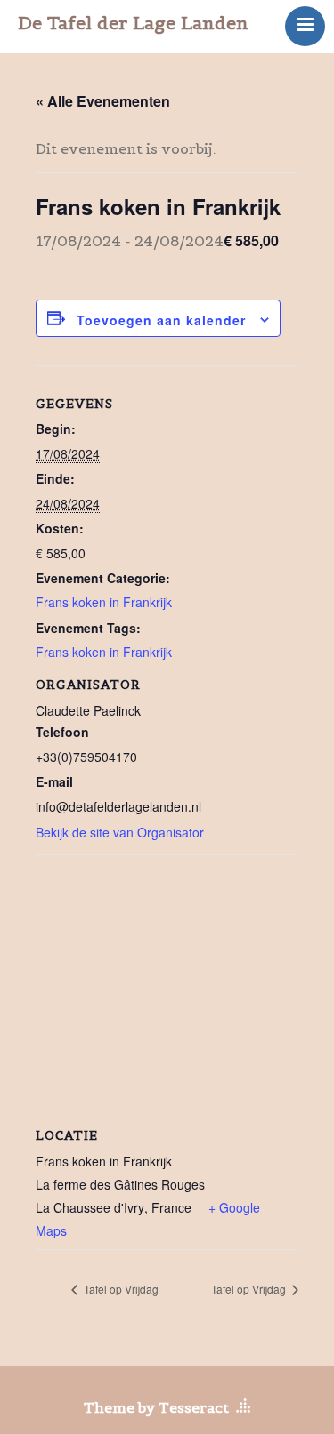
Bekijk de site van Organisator (120, 832)
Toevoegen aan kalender (161, 320)
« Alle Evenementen (103, 101)
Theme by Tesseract (156, 1407)
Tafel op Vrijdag (120, 1288)
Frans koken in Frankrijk (104, 602)
